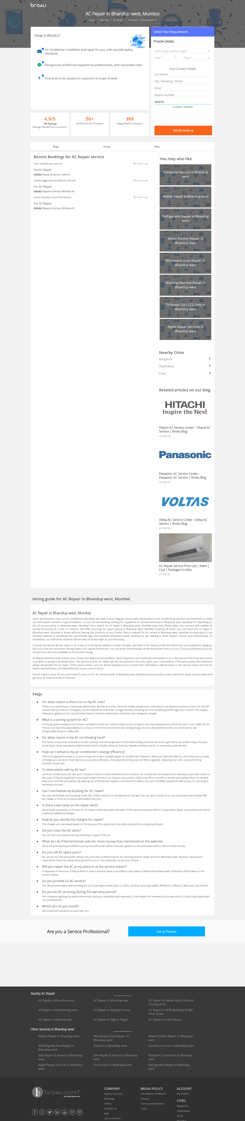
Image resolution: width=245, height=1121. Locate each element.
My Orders (183, 1093)
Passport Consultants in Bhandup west (170, 1057)
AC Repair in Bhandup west (56, 1000)
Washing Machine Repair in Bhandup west (56, 1047)
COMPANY (112, 1089)
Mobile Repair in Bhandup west (59, 1036)
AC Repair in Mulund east (55, 1019)
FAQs (144, 1108)
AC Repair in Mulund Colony (112, 1010)
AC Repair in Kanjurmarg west (58, 1010)
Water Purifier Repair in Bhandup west (171, 1038)
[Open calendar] (175, 56)
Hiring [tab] (106, 146)
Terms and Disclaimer (153, 1103)
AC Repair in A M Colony (165, 1019)
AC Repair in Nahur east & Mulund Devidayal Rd (171, 1002)
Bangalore (165, 359)
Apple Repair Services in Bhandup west (60, 1066)
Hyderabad (166, 366)
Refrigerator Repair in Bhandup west (169, 1066)
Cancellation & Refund (153, 1093)
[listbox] (182, 51)
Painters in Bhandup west (110, 1046)
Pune (162, 373)
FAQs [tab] (157, 146)
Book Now (182, 130)
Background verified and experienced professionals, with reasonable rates (93, 65)
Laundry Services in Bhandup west (171, 1046)
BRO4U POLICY (152, 1089)
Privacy (145, 1098)
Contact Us (110, 1108)
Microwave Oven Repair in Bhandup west (111, 1038)
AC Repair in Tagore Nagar (110, 1019)
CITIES (181, 1101)
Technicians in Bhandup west (112, 1065)
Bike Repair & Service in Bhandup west (115, 1057)
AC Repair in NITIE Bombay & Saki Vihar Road (171, 1012)
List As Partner (112, 1118)
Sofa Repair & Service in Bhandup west (60, 1057)
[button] (182, 32)
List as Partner (166, 931)
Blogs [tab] (56, 146)
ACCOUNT (184, 1089)
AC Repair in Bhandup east (110, 1000)
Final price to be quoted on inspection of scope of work (81, 78)
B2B (106, 1113)
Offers (107, 1103)
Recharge (109, 1098)
